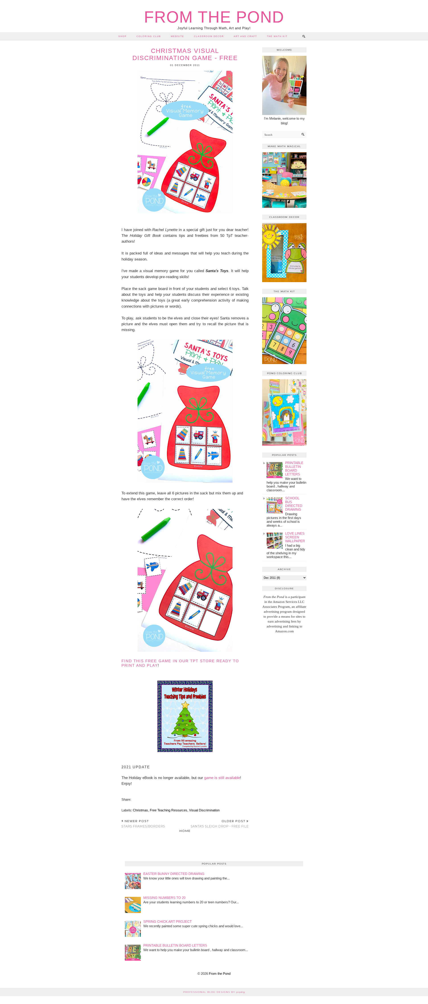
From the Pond (214, 17)
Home (185, 831)
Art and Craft (245, 36)
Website (177, 36)
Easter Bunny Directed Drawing (173, 874)
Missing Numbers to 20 (164, 898)
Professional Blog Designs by (214, 992)
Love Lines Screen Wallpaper (295, 537)
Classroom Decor (209, 36)
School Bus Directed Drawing (293, 503)
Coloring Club (148, 36)
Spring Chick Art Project (167, 921)
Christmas (140, 810)
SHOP (122, 36)
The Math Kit (277, 36)
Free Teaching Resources (168, 810)
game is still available (222, 778)
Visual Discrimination (204, 810)
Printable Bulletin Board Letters (294, 468)
